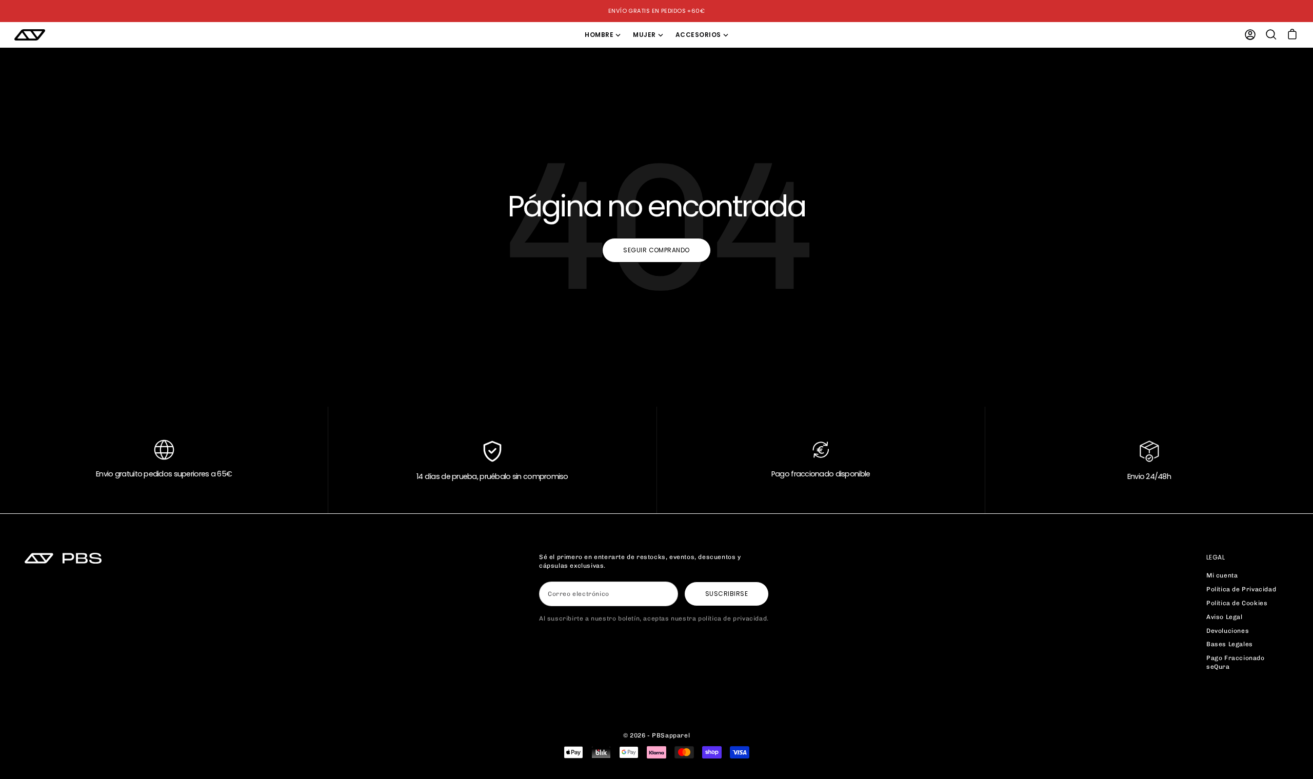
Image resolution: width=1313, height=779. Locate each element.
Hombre (599, 34)
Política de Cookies (1236, 603)
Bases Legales (1229, 644)
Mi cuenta (1222, 575)
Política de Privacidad (1241, 589)
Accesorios (698, 34)
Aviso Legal (1224, 617)
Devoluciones (1227, 630)
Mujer (644, 34)
